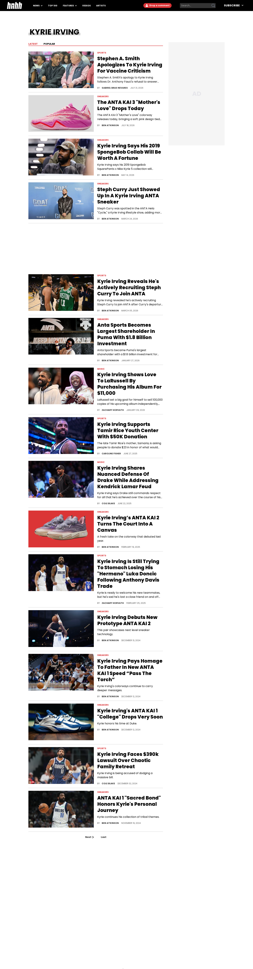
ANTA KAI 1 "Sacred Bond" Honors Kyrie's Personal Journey (129, 804)
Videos (86, 5)
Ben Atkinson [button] (110, 125)
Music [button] (101, 368)
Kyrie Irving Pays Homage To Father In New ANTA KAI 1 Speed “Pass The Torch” (129, 670)
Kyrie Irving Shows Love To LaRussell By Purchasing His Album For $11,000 (129, 384)
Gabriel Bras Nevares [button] (115, 87)
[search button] (213, 5)
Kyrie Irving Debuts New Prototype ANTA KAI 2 (127, 620)
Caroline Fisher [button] (111, 453)
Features (68, 5)
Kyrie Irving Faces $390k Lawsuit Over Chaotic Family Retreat (128, 760)
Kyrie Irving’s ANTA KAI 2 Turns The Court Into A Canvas (128, 524)
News (36, 5)
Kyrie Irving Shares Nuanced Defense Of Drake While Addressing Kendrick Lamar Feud (128, 477)
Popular (49, 44)
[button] (61, 70)
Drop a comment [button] (159, 5)
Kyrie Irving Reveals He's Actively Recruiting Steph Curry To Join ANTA (129, 287)
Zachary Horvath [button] (113, 410)
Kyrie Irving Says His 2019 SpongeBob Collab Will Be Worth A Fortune (129, 152)
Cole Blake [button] (108, 503)
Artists (101, 5)
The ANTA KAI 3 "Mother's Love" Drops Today (128, 105)
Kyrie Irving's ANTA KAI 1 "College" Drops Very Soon (130, 714)
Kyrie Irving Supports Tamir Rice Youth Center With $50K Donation (127, 430)
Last (103, 837)
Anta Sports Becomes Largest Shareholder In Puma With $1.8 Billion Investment (126, 334)
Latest (33, 44)
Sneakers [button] (103, 96)
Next (88, 837)
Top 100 (52, 5)
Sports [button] (101, 52)
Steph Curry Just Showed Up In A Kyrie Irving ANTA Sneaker (128, 195)
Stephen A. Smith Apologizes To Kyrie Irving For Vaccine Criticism (129, 65)
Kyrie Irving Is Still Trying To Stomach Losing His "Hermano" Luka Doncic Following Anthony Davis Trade (128, 573)
